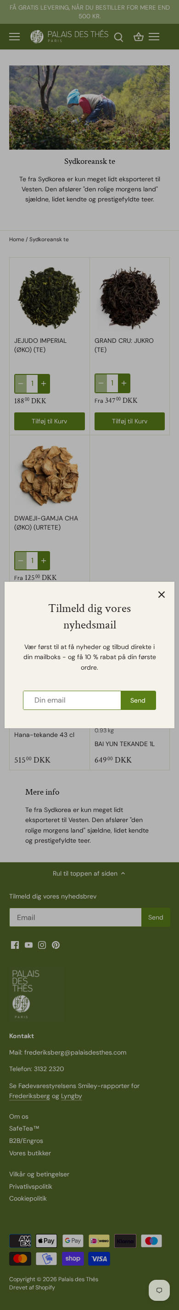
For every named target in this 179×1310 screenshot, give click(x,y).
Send (137, 700)
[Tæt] (161, 595)
